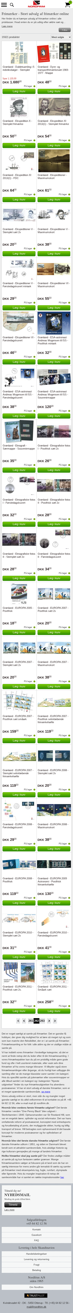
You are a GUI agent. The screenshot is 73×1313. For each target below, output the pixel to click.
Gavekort (36, 1235)
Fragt (36, 1264)
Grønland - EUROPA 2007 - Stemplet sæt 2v (18, 663)
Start (18, 1021)
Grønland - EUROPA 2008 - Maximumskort (53, 826)
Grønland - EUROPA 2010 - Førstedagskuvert (53, 934)
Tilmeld (12, 1204)
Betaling (36, 1270)
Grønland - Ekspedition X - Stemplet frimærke (17, 122)
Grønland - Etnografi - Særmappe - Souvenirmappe (19, 447)
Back (24, 1021)
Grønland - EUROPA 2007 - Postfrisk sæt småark (18, 718)
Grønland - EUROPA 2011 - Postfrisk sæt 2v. (18, 988)
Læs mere (7, 26)
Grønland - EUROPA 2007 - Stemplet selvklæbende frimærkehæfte (18, 773)
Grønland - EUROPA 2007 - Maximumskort (53, 663)
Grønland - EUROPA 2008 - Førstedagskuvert (18, 826)
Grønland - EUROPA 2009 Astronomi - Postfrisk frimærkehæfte (52, 881)
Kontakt (36, 1229)
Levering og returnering (36, 1259)
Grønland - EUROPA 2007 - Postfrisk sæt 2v (53, 609)
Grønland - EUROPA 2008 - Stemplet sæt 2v (53, 772)
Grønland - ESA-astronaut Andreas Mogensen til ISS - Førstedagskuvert (18, 394)
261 (31, 1020)
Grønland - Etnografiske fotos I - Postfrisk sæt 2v (54, 447)
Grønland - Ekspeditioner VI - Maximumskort (54, 285)
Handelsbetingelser (36, 1253)
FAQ (36, 1240)
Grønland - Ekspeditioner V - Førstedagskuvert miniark (18, 285)
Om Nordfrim (36, 1287)
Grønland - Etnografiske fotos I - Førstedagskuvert (19, 501)
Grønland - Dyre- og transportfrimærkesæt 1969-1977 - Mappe (53, 69)
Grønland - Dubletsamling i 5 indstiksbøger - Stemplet (18, 68)
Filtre (64, 30)
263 (42, 1020)
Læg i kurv (19, 91)
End (55, 1021)
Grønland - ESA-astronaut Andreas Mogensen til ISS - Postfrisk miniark (53, 340)
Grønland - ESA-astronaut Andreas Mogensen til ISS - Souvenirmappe (53, 394)
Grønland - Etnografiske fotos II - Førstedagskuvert (54, 555)
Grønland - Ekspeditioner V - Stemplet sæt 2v (18, 231)
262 (36, 1020)
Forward (49, 1021)
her (62, 1177)
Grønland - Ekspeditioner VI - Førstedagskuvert (19, 339)
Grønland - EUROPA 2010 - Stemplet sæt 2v (18, 934)
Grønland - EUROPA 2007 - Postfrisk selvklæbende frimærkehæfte (53, 719)
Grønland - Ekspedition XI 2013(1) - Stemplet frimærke (53, 122)
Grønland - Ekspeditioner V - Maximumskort (53, 231)
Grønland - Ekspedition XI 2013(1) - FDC (17, 177)
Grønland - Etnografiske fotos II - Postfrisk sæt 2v (54, 501)
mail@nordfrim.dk (36, 1306)
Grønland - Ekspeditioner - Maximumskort (52, 177)
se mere (45, 1091)
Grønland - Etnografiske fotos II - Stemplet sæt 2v (19, 555)
